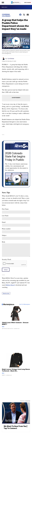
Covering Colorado (6, 15)
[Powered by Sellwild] (27, 400)
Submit (6, 270)
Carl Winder (11, 58)
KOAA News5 (10, 285)
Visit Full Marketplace (24, 304)
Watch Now (27, 2)
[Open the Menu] (2, 2)
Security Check (6, 259)
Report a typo (6, 293)
